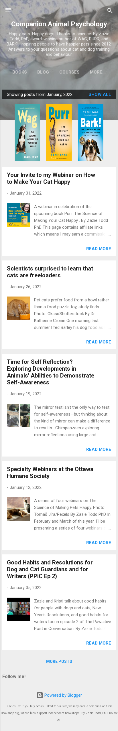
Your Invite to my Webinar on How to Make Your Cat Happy (51, 178)
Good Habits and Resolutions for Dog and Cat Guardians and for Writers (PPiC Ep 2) (50, 569)
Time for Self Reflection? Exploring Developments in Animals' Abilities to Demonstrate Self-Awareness (50, 372)
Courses (69, 72)
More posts (59, 661)
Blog (43, 72)
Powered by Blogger (62, 695)
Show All (99, 94)
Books (19, 72)
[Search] (110, 11)
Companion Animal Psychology (59, 24)
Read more (98, 248)
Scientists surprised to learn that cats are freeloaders (50, 272)
